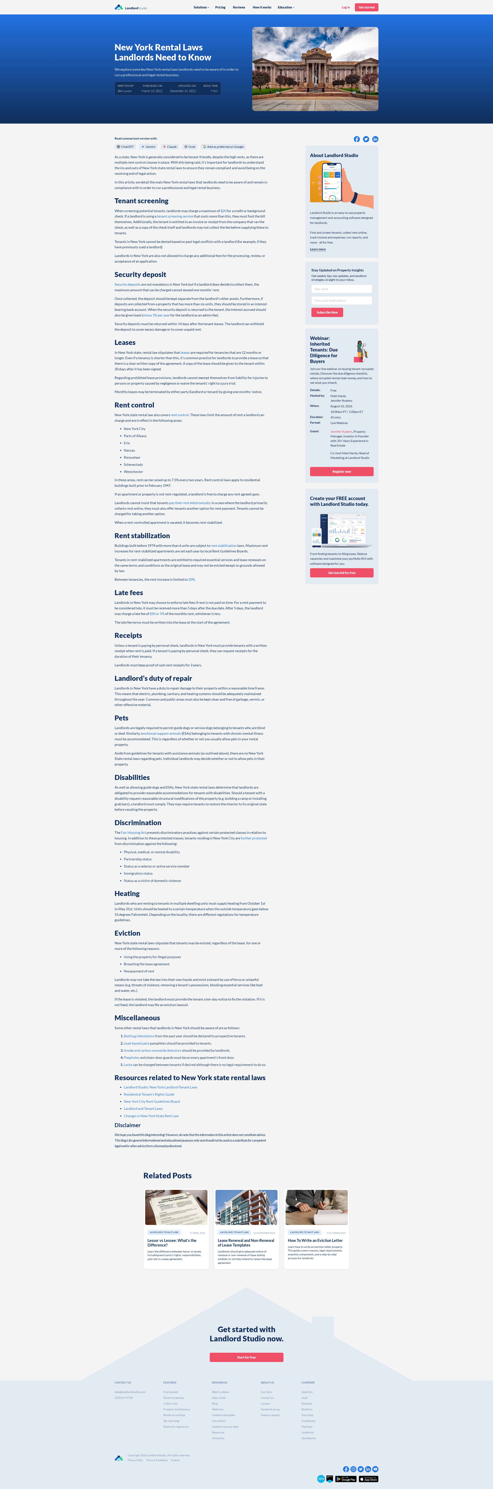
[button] (201, 7)
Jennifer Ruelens (341, 431)
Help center (219, 1397)
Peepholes (131, 1057)
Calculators (219, 1420)
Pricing (220, 7)
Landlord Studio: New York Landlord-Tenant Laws (161, 1087)
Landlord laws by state (225, 1426)
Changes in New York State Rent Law (151, 1116)
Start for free (246, 1357)
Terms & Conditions (157, 1460)
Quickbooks (309, 1438)
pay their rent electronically (189, 503)
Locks (128, 1064)
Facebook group (270, 1409)
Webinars (218, 1409)
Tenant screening (173, 1397)
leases (185, 352)
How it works (262, 7)
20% (191, 579)
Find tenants (170, 1392)
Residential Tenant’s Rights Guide (149, 1094)
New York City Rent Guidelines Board (152, 1101)
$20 (223, 211)
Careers (265, 1403)
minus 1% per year (156, 315)
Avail (305, 1397)
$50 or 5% (157, 613)
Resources (218, 1432)
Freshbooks (308, 1420)
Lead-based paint (136, 1043)
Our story (266, 1392)
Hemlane (307, 1426)
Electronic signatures (176, 1426)
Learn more (318, 249)
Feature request (270, 1415)
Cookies (175, 1460)
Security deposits (128, 284)
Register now (342, 471)
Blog (214, 1403)
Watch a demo (220, 1392)
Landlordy (308, 1432)
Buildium (307, 1409)
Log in (346, 7)
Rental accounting (174, 1415)
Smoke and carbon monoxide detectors (152, 1050)
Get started (367, 7)
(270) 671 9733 (124, 1397)
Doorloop (307, 1415)
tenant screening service (175, 216)
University (218, 1438)
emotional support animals (161, 733)
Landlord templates (223, 1415)
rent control (180, 415)
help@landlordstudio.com (130, 1392)
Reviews (239, 7)
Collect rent (170, 1403)
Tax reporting (171, 1420)
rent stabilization (224, 545)
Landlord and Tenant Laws (143, 1108)
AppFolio (307, 1392)
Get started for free (341, 573)
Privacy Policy (135, 1460)
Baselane (307, 1403)
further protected (254, 838)
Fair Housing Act (133, 832)
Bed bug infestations (139, 1036)
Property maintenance (176, 1409)
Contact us (267, 1397)
